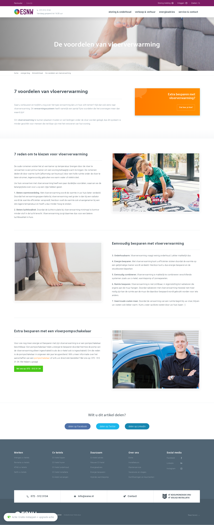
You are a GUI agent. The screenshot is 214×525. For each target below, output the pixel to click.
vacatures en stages (137, 472)
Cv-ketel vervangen (60, 477)
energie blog (25, 73)
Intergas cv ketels (21, 457)
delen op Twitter (108, 426)
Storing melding (164, 3)
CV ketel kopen (58, 457)
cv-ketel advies (96, 457)
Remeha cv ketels (21, 462)
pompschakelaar (42, 358)
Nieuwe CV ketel (97, 462)
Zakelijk (29, 3)
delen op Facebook (77, 426)
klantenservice (135, 467)
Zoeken (194, 3)
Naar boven (192, 515)
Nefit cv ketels (20, 472)
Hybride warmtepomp (99, 477)
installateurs (134, 462)
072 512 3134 (45, 10)
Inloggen (180, 3)
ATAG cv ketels (20, 467)
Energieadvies (167, 11)
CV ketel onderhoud (60, 467)
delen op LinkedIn (137, 426)
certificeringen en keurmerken (141, 477)
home (16, 73)
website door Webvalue (72, 515)
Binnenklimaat (37, 73)
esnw (131, 457)
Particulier (18, 3)
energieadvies (96, 467)
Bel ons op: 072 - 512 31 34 (29, 368)
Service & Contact (188, 11)
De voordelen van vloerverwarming (58, 73)
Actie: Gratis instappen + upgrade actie (33, 517)
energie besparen (97, 472)
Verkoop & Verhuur (145, 11)
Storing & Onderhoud (120, 11)
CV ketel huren (58, 462)
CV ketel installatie (60, 472)
